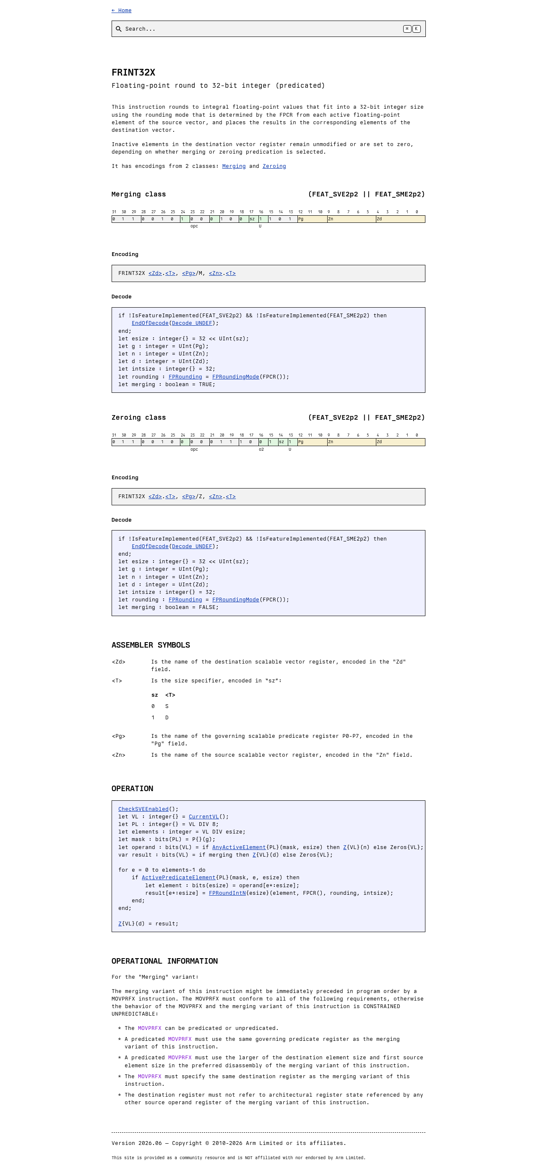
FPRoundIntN (227, 893)
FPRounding (185, 377)
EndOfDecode (150, 323)
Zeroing (274, 166)
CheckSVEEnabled (143, 809)
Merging (234, 166)
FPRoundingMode (235, 377)
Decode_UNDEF (192, 323)
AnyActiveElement (239, 847)
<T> (170, 273)
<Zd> (155, 273)
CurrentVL (204, 816)
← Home (122, 10)
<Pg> (189, 273)
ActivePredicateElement (179, 877)
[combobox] (269, 29)
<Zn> (215, 273)
